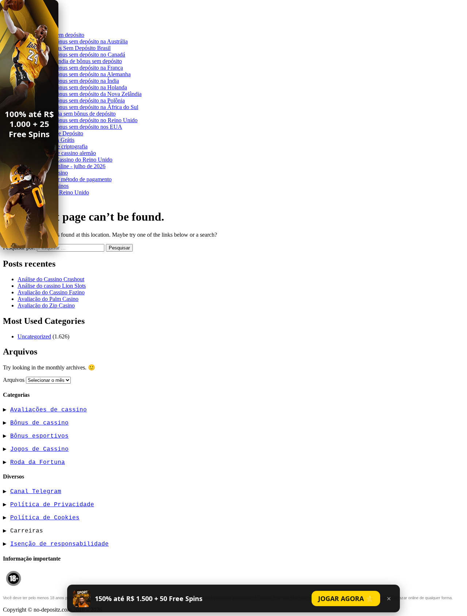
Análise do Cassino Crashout (51, 279)
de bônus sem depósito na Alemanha (89, 74)
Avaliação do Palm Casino (48, 299)
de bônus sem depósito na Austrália (87, 41)
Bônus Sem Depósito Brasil (79, 48)
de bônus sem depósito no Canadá (86, 54)
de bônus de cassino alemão (64, 153)
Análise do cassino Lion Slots (52, 286)
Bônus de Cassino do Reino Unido (72, 159)
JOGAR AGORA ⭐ (346, 598)
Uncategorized (34, 336)
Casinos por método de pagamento (72, 179)
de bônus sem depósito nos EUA (84, 127)
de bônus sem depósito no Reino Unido (92, 120)
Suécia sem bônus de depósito (81, 114)
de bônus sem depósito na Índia (83, 81)
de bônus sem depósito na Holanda (87, 87)
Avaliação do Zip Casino (46, 305)
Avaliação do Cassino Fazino (51, 292)
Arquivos (13, 380)
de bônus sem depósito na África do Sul (92, 107)
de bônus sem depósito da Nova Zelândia (94, 94)
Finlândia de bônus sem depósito (84, 61)
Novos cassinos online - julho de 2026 (61, 166)
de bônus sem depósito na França (85, 68)
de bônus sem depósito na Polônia (86, 100)
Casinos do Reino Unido (60, 192)
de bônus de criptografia (60, 146)
